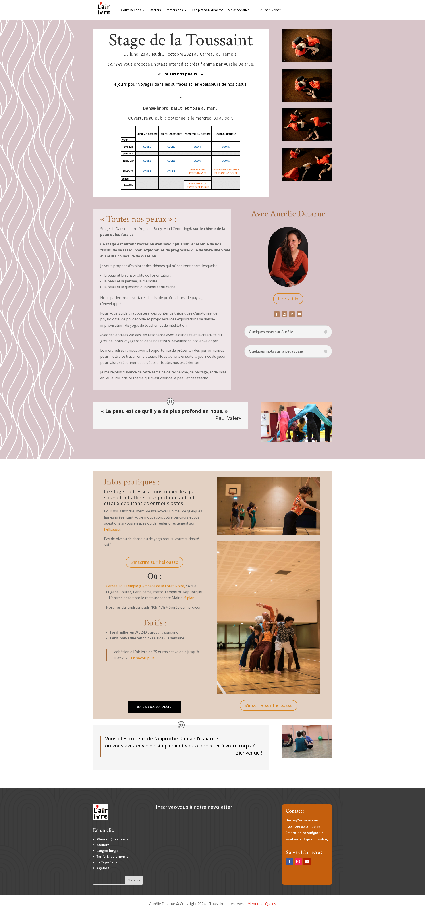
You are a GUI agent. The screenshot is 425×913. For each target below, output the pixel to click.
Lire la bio (288, 299)
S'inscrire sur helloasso (154, 562)
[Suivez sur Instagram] (284, 314)
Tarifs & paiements (112, 856)
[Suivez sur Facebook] (277, 314)
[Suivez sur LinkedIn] (292, 314)
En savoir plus (142, 658)
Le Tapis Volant (270, 10)
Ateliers (155, 10)
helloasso (112, 529)
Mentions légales (261, 903)
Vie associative (238, 10)
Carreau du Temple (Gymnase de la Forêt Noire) (145, 585)
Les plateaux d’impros (207, 10)
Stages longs (107, 851)
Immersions (174, 10)
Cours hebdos (131, 10)
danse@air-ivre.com (302, 820)
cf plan (188, 597)
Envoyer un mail (154, 707)
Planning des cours (113, 839)
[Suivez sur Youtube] (299, 314)
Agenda (103, 868)
